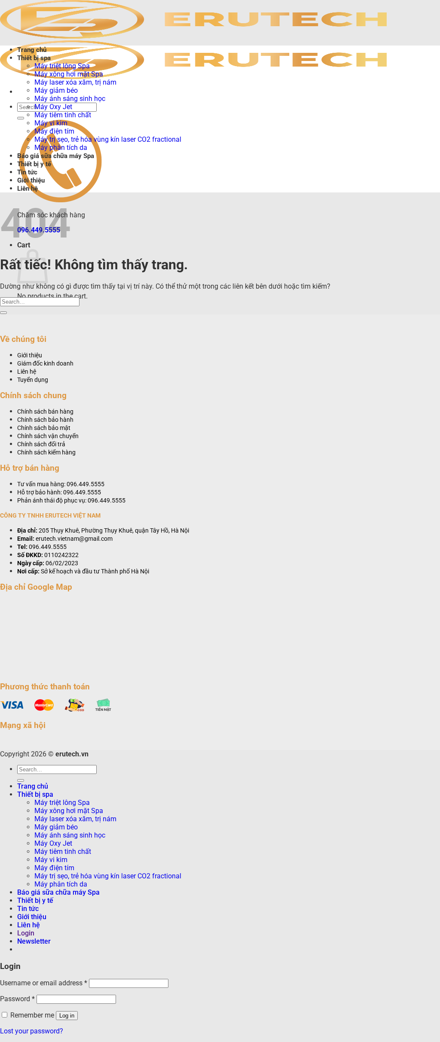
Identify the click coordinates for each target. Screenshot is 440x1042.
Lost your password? (31, 1031)
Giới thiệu (31, 180)
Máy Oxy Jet (53, 107)
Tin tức (27, 172)
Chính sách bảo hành (45, 420)
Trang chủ (31, 50)
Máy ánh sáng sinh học (69, 98)
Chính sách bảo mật (43, 428)
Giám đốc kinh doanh (45, 363)
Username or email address (43, 983)
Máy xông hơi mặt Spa (68, 74)
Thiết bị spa (34, 58)
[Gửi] (20, 118)
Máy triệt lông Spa (62, 66)
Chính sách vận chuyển (48, 436)
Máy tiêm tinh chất (62, 115)
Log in (66, 1015)
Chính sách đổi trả (41, 444)
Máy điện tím (54, 131)
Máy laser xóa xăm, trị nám (75, 82)
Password (17, 999)
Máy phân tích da (60, 147)
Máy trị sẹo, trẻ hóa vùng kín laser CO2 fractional (107, 139)
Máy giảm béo (56, 90)
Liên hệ (27, 188)
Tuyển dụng (32, 380)
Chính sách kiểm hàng (46, 452)
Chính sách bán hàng (45, 411)
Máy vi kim (50, 123)
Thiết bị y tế (34, 164)
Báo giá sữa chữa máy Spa (55, 156)
